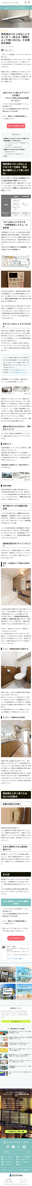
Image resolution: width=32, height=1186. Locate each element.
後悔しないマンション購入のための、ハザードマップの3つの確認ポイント (20, 1049)
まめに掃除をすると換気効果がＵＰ (14, 154)
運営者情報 (8, 1179)
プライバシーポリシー (23, 1179)
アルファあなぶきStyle (12, 1092)
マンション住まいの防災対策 (20, 1011)
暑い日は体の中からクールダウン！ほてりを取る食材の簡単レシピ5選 (20, 1032)
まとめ (5, 156)
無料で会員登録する (15, 126)
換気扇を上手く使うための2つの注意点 (14, 149)
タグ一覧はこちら (16, 1021)
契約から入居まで (5, 1014)
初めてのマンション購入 (7, 1011)
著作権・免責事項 (9, 1181)
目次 (14, 134)
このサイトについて (9, 1170)
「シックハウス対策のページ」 (16, 369)
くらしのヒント (5, 30)
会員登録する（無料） (15, 1131)
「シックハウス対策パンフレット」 (17, 372)
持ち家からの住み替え (23, 1014)
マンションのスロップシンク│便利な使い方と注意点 (20, 1072)
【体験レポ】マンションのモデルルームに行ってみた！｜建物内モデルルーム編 (20, 1061)
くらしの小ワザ (5, 46)
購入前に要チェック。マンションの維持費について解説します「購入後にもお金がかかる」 (20, 1055)
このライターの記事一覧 (13, 958)
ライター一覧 (19, 1170)
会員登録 (27, 1170)
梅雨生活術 (12, 46)
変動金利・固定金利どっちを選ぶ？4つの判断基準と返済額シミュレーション (20, 1037)
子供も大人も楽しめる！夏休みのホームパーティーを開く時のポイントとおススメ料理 (20, 1043)
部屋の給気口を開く (10, 152)
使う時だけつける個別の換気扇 (13, 147)
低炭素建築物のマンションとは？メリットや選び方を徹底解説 (20, 1066)
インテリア (14, 1014)
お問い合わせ (23, 1181)
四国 (3, 1017)
